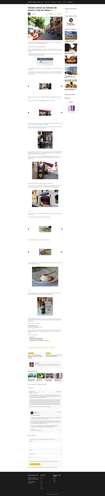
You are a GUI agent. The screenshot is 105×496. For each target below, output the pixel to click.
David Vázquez (54, 494)
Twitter (54, 479)
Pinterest (54, 481)
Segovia (42, 484)
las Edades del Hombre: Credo (42, 43)
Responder (59, 391)
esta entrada (49, 294)
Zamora (42, 487)
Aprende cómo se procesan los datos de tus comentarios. (49, 467)
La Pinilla (42, 100)
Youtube (54, 482)
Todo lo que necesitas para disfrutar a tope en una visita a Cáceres (35, 356)
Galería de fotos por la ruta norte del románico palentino (54, 356)
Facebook (54, 478)
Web (30, 457)
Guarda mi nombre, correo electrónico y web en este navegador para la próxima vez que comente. (44, 461)
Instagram (54, 480)
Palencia (42, 481)
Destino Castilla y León (34, 2)
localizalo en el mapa (38, 326)
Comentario (31, 441)
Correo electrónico (32, 453)
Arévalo (38, 49)
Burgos (41, 478)
